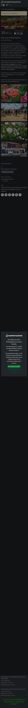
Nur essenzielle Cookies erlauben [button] (14, 370)
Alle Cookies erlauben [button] (14, 366)
